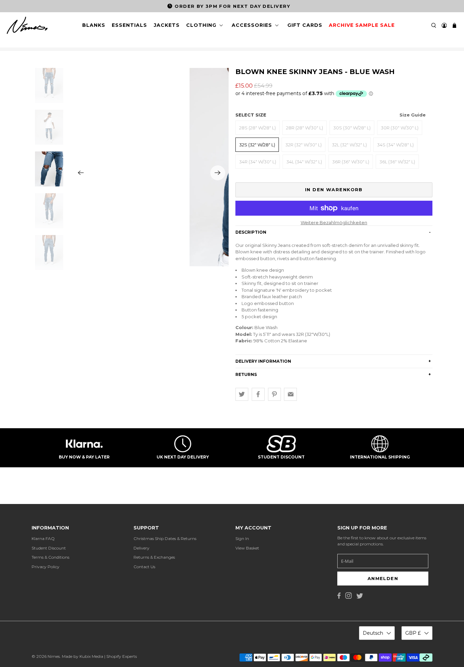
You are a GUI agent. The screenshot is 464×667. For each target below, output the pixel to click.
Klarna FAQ (43, 538)
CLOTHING (201, 25)
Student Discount (49, 548)
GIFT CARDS (304, 25)
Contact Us (144, 566)
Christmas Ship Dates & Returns (164, 538)
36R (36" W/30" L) (350, 161)
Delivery (141, 548)
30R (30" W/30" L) (399, 127)
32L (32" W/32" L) (349, 144)
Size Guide (412, 115)
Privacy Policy (45, 566)
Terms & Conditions (50, 557)
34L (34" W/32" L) (304, 161)
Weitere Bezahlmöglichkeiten (334, 222)
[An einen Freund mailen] (290, 394)
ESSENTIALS (129, 25)
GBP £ (413, 633)
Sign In (242, 538)
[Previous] (80, 172)
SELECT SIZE (330, 115)
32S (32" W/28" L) (257, 144)
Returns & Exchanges (154, 557)
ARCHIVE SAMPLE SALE (362, 25)
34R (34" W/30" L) (257, 161)
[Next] (217, 172)
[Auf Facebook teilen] (258, 394)
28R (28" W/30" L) (304, 127)
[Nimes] (27, 25)
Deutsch (373, 633)
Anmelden (383, 578)
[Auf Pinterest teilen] (274, 394)
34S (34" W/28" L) (395, 144)
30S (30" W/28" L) (352, 127)
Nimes (54, 656)
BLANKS (93, 25)
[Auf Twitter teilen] (241, 394)
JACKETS (167, 25)
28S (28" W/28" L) (257, 127)
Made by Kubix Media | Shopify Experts (99, 656)
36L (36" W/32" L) (397, 161)
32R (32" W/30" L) (303, 144)
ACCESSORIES (252, 25)
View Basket (247, 548)
